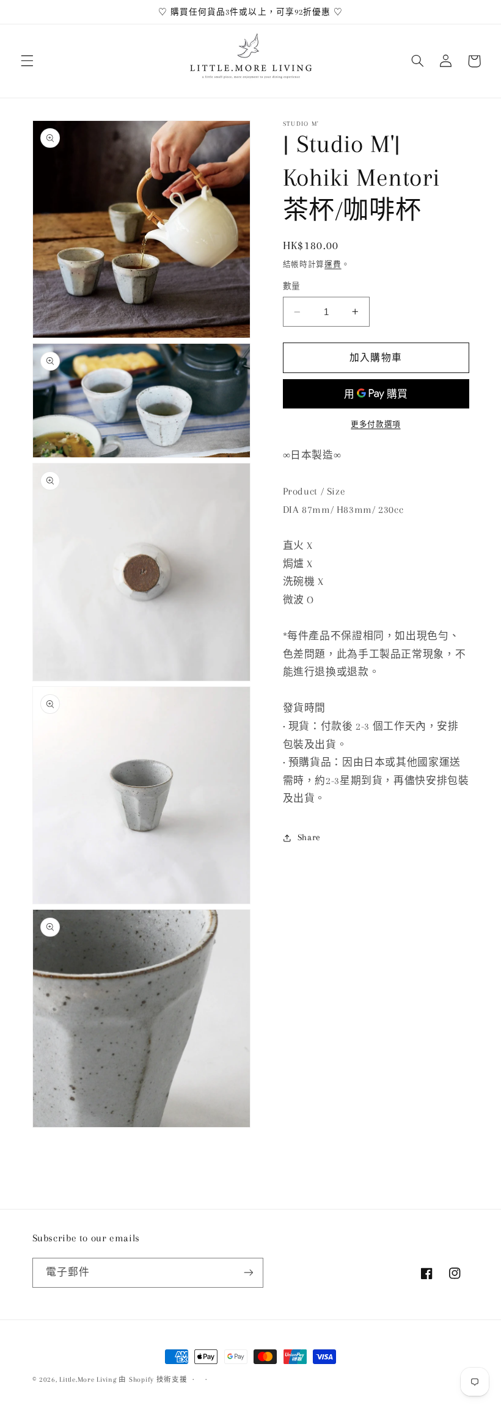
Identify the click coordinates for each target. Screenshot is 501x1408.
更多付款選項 (375, 424)
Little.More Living (87, 1380)
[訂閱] (248, 1273)
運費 (332, 264)
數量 (292, 286)
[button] (27, 61)
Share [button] (309, 837)
